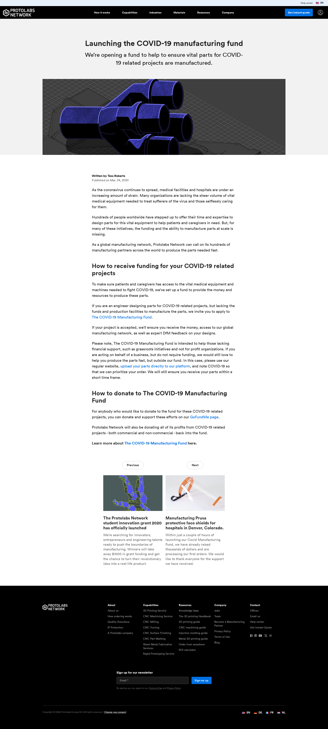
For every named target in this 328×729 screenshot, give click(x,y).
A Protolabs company (120, 633)
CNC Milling (151, 621)
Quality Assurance (118, 621)
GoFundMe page (204, 417)
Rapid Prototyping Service (158, 653)
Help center (257, 621)
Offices (254, 610)
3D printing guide (189, 621)
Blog (217, 642)
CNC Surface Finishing (157, 633)
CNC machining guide (192, 627)
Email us (255, 616)
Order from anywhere (192, 644)
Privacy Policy (222, 631)
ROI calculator (187, 650)
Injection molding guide (193, 633)
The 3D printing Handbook (195, 616)
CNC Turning (151, 627)
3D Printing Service (154, 610)
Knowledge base (189, 610)
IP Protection (115, 627)
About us (113, 610)
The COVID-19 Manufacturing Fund (122, 317)
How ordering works (120, 616)
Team (217, 616)
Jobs (217, 610)
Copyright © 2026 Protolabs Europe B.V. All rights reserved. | (84, 712)
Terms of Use (222, 636)
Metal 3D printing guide (193, 638)
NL (283, 712)
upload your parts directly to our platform (155, 366)
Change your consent (115, 712)
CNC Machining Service (158, 616)
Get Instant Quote (261, 627)
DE (260, 712)
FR (272, 712)
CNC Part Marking (154, 638)
